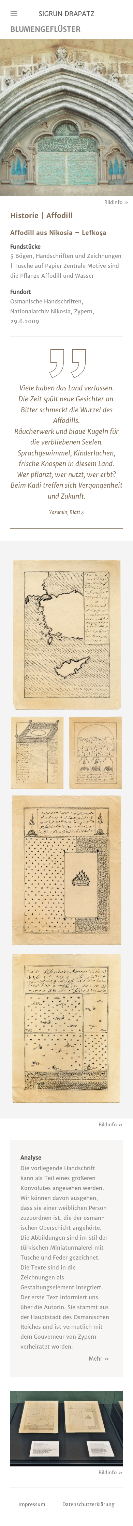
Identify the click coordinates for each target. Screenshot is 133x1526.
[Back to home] (66, 13)
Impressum (31, 1504)
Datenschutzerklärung (88, 1504)
